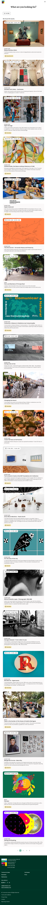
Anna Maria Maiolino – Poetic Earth (14, 516)
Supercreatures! (9, 207)
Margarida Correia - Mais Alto (13, 760)
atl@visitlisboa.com (5, 885)
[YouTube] (4, 882)
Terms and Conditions (6, 894)
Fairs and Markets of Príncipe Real (14, 284)
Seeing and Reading (10, 840)
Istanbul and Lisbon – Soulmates (13, 89)
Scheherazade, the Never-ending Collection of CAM (19, 166)
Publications (4, 877)
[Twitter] (5, 882)
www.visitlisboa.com (6, 887)
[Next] (29, 850)
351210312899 (12, 867)
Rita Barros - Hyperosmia (11, 680)
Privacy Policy (4, 897)
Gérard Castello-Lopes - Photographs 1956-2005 (18, 599)
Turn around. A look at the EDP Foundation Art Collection (21, 476)
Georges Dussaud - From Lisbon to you (15, 640)
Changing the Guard (10, 400)
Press (26, 874)
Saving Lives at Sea (9, 364)
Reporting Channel (5, 901)
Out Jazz (6, 801)
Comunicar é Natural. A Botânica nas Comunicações (19, 323)
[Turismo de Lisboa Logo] (3, 1)
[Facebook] (7, 882)
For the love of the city (11, 558)
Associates (3, 874)
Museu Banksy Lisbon (10, 50)
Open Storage (8, 125)
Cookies (3, 899)
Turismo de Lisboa (5, 872)
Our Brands (27, 872)
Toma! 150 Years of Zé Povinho (13, 439)
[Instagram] (9, 882)
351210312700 (12, 865)
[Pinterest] (2, 882)
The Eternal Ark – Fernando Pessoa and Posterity (18, 247)
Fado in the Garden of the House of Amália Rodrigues (20, 721)
